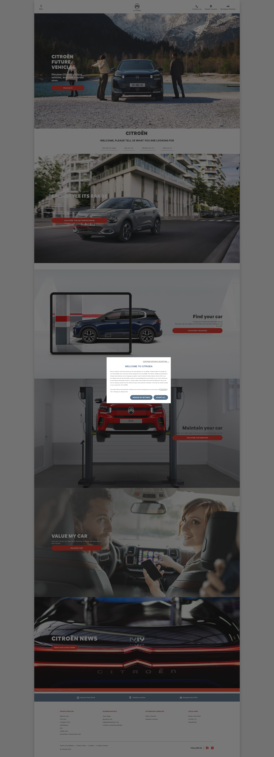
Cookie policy (163, 389)
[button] (156, 361)
